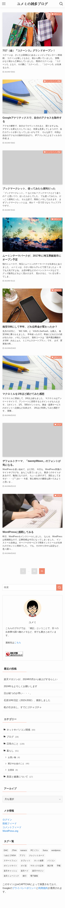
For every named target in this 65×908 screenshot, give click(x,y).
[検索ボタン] (61, 4)
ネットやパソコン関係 (21, 729)
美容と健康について (20, 776)
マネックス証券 (37, 866)
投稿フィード (10, 823)
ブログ (13, 736)
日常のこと (15, 743)
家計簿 (50, 866)
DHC (6, 850)
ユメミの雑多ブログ (32, 4)
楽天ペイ (24, 871)
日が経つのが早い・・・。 (18, 693)
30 (34, 571)
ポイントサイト (10, 866)
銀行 (25, 876)
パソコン (51, 860)
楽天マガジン (38, 871)
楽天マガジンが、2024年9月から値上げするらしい (30, 679)
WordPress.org (10, 831)
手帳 (59, 866)
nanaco (23, 850)
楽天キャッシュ (10, 871)
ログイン (7, 819)
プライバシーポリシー (24, 888)
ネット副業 (39, 860)
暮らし (13, 750)
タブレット (25, 860)
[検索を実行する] (59, 587)
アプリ (22, 855)
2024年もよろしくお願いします (20, 686)
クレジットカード (36, 855)
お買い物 (14, 757)
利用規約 (43, 888)
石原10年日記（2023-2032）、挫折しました (27, 700)
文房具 (13, 770)
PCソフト (35, 850)
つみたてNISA (10, 855)
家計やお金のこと (18, 763)
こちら (17, 642)
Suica (45, 850)
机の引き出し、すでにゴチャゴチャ (23, 707)
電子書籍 (34, 876)
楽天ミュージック (11, 876)
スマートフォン (10, 860)
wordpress (55, 850)
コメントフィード (12, 827)
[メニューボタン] (4, 4)
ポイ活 (24, 866)
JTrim (14, 850)
